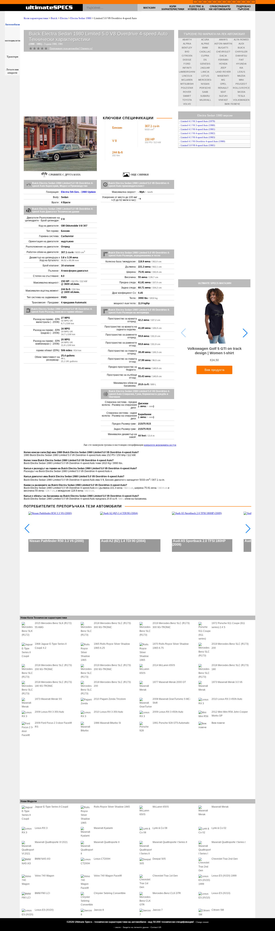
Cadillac (205, 51)
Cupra (205, 55)
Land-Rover (223, 72)
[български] (234, 2)
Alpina (187, 43)
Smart (187, 96)
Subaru (205, 96)
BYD (187, 51)
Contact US (156, 927)
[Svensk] (210, 2)
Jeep (223, 68)
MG (223, 80)
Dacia (223, 55)
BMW (205, 47)
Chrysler (241, 51)
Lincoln (187, 76)
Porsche (205, 88)
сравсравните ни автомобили (220, 8)
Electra (64, 18)
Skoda (241, 92)
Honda (223, 64)
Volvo (187, 104)
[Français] (200, 2)
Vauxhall (205, 100)
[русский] (224, 2)
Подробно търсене (243, 8)
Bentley (187, 47)
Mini (241, 80)
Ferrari (223, 60)
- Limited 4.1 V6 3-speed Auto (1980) (197, 125)
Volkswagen (241, 100)
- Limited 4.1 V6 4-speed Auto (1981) (197, 129)
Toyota (187, 100)
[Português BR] (248, 2)
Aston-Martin (223, 43)
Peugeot (241, 84)
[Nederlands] (239, 2)
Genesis (205, 64)
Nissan (205, 84)
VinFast (223, 100)
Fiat (241, 60)
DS (205, 60)
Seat (223, 92)
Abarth (187, 39)
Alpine (205, 43)
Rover (187, 92)
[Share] (270, 238)
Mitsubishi (187, 84)
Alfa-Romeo (241, 39)
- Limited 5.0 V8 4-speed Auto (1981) (197, 145)
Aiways (223, 39)
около (118, 927)
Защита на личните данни (136, 927)
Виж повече (232, 104)
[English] (195, 2)
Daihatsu (241, 55)
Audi (241, 43)
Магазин (149, 7)
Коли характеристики (172, 8)
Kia (241, 68)
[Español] (219, 2)
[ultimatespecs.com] (49, 7)
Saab (205, 92)
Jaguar (205, 68)
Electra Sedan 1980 (80, 18)
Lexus (241, 72)
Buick (54, 18)
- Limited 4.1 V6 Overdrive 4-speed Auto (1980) (202, 141)
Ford (187, 64)
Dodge (187, 60)
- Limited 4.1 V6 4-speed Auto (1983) (197, 137)
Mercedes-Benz (205, 80)
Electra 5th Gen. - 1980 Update (78, 192)
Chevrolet (223, 51)
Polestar (187, 88)
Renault (223, 88)
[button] (245, 332)
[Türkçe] (253, 2)
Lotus (205, 76)
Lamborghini (187, 72)
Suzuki (223, 96)
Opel (223, 84)
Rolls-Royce (241, 88)
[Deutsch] (205, 2)
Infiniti (187, 68)
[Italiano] (229, 2)
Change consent (202, 922)
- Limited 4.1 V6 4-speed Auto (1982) (197, 133)
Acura (205, 39)
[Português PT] (215, 2)
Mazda (241, 76)
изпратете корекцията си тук (160, 444)
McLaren (186, 80)
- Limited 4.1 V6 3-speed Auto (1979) (197, 121)
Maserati (223, 76)
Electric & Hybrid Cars (196, 8)
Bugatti (223, 47)
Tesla (241, 96)
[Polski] (244, 2)
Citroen (187, 55)
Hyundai (241, 64)
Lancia (205, 72)
